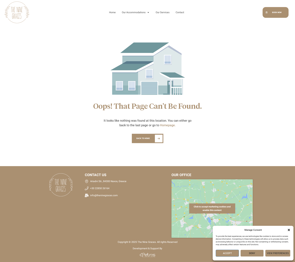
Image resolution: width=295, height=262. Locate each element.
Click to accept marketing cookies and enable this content (212, 208)
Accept (227, 253)
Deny (252, 253)
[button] (288, 229)
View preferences (278, 253)
